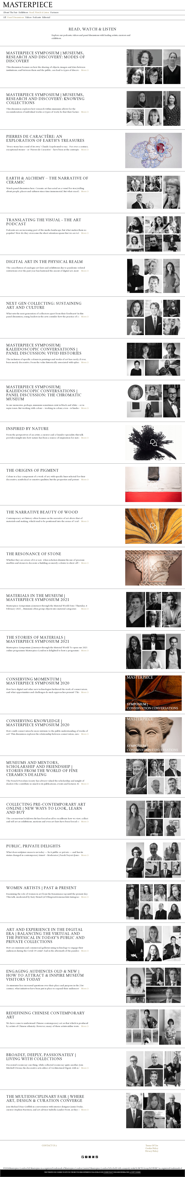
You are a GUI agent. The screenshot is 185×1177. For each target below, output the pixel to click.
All (4, 17)
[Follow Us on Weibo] (97, 1157)
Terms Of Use (152, 1145)
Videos (28, 17)
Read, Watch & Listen (39, 12)
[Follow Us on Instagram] (90, 1157)
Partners (54, 12)
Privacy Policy (151, 1151)
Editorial (46, 17)
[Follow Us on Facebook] (86, 1157)
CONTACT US (49, 1145)
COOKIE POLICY (108, 1172)
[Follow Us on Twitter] (83, 1157)
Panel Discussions (15, 17)
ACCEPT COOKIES (135, 1172)
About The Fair (10, 12)
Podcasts (37, 17)
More (84, 70)
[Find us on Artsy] (93, 1157)
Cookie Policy (151, 1148)
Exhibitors (23, 12)
